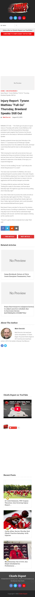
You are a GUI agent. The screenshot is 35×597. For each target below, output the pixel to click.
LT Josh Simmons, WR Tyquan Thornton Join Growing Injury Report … (16, 503)
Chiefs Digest (17, 576)
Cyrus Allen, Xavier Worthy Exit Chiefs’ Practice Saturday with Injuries (17, 533)
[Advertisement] (17, 57)
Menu (4, 25)
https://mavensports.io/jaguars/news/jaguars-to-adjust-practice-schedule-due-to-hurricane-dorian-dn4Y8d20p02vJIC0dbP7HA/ (17, 310)
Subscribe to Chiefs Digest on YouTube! (17, 34)
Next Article (25, 236)
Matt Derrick (7, 117)
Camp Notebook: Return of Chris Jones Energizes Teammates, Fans (17, 275)
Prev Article (9, 236)
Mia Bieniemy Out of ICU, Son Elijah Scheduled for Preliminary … (16, 564)
